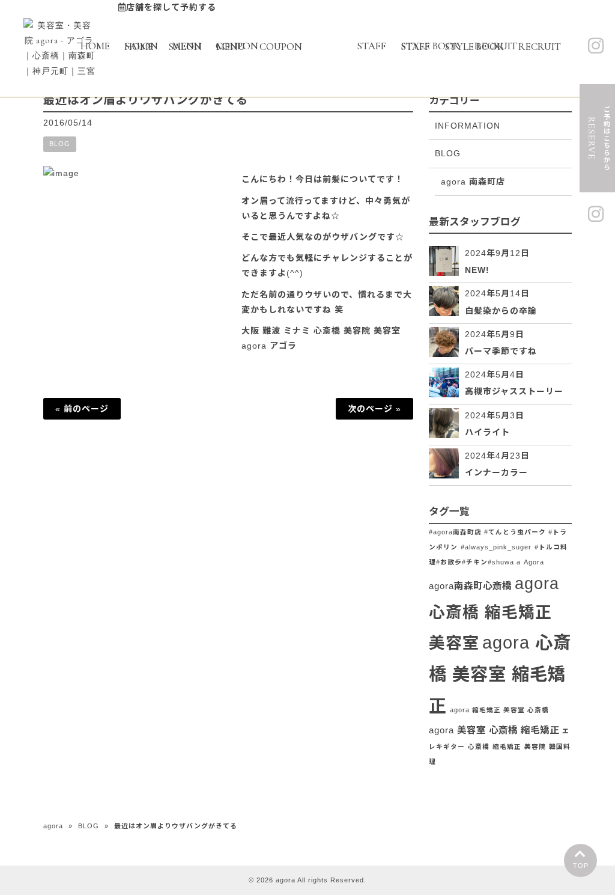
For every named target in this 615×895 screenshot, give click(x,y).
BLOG (59, 143)
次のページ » (374, 409)
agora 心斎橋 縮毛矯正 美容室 (494, 613)
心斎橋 (478, 746)
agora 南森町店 (473, 181)
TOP (581, 865)
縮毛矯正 (506, 746)
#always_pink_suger (496, 547)
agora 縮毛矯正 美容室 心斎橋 (499, 709)
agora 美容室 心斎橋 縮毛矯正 (494, 730)
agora (53, 825)
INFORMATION (467, 125)
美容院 (535, 746)
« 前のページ (82, 409)
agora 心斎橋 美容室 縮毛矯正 (500, 674)
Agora (534, 562)
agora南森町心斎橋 (470, 586)
